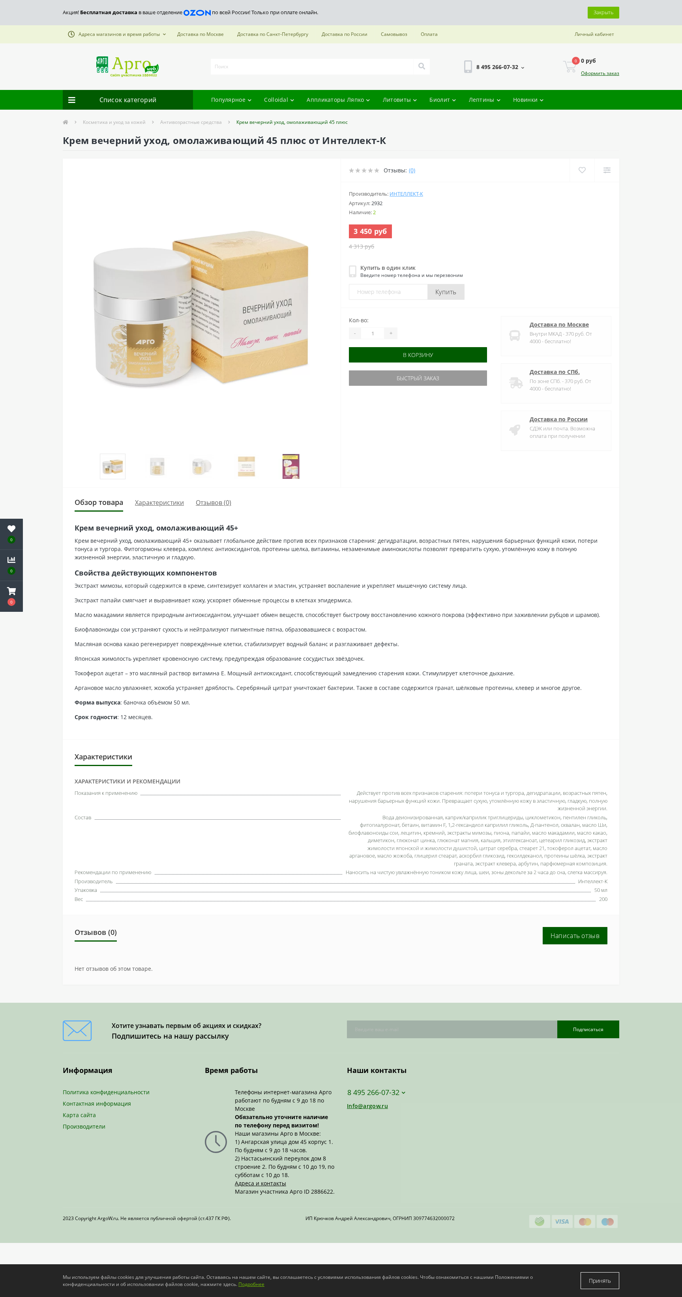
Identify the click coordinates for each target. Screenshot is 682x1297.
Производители (84, 1126)
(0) (412, 170)
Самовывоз (394, 34)
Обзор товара (99, 502)
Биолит (439, 99)
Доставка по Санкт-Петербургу (272, 34)
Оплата (429, 34)
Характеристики (159, 502)
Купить (446, 292)
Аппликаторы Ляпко (335, 99)
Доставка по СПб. (555, 372)
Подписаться (588, 1029)
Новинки (525, 99)
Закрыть (603, 12)
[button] (117, 34)
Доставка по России (344, 34)
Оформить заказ (600, 73)
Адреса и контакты (260, 1183)
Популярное (228, 99)
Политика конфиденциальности (106, 1092)
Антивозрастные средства (191, 122)
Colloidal (276, 99)
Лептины (482, 99)
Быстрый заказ (373, 378)
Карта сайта (79, 1115)
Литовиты (397, 99)
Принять (600, 1280)
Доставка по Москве (200, 34)
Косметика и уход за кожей (114, 122)
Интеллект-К (406, 193)
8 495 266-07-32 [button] (373, 1092)
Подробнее (251, 1284)
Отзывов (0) (213, 502)
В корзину (374, 355)
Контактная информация (97, 1103)
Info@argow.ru (367, 1106)
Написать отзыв (575, 935)
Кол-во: (359, 320)
